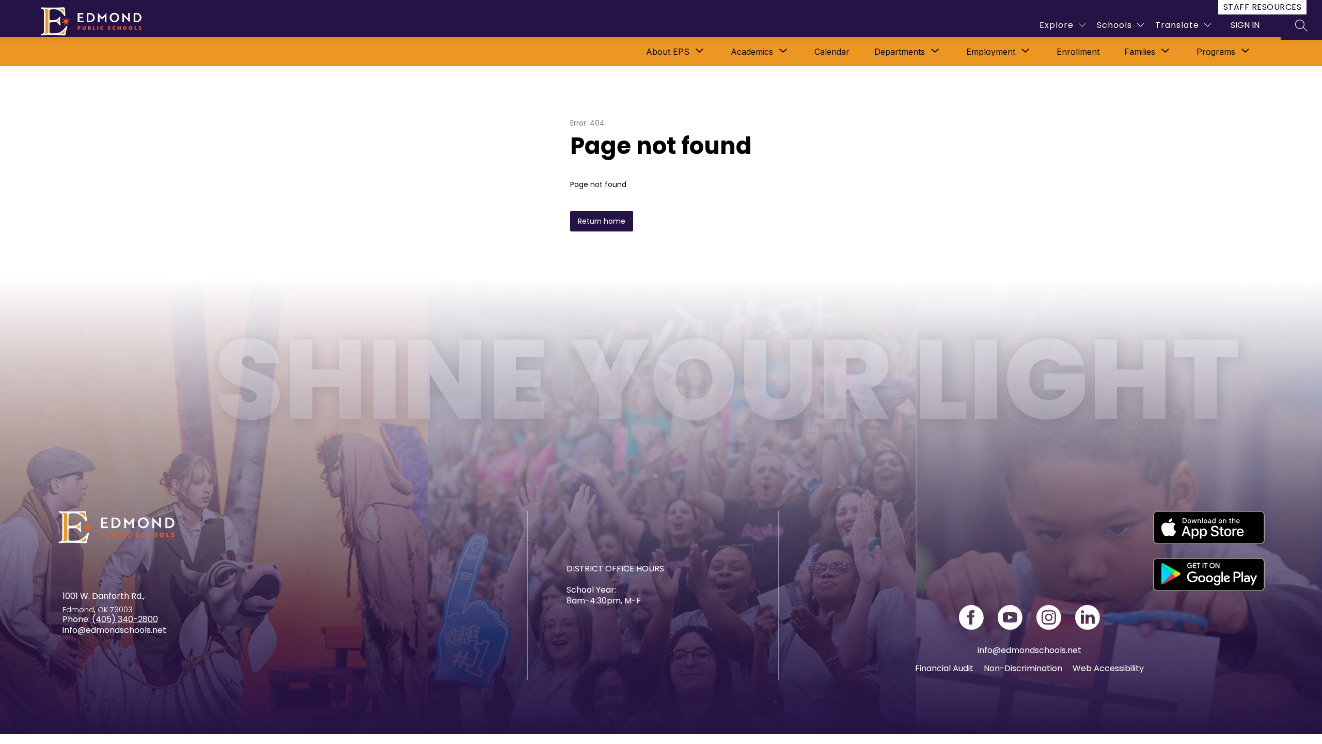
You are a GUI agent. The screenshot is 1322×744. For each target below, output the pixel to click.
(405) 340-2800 (125, 619)
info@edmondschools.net (1029, 650)
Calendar (831, 52)
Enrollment (1078, 52)
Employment (990, 52)
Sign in (1245, 25)
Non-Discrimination (1023, 668)
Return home (601, 221)
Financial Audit (944, 668)
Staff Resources (1262, 7)
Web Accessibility (1108, 668)
